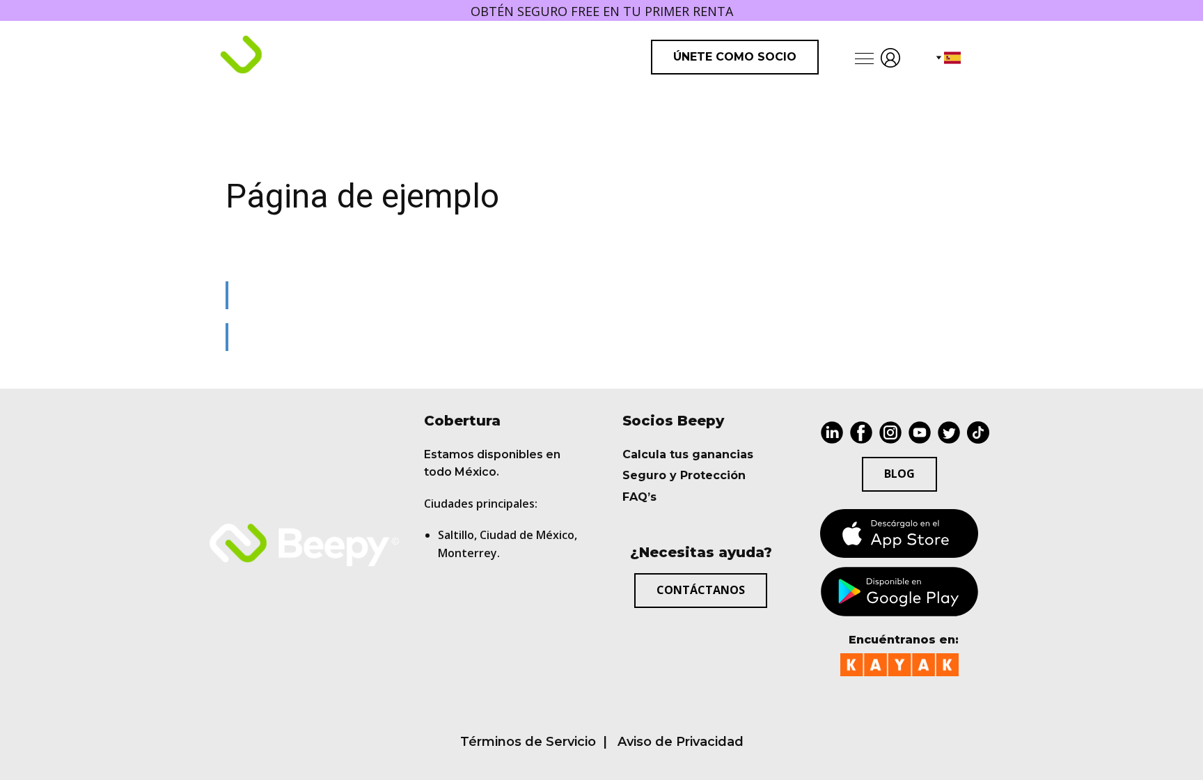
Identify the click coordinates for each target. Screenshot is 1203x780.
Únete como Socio (734, 56)
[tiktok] (978, 432)
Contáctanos (700, 590)
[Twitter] (949, 432)
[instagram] (890, 432)
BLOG (899, 473)
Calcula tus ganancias (687, 454)
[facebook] (861, 432)
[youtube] (920, 432)
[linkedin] (832, 432)
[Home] (299, 56)
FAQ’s (639, 497)
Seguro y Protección (684, 475)
